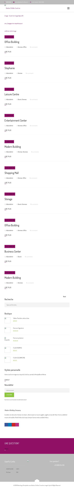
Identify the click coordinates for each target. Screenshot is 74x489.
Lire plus (8, 52)
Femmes (20, 73)
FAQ (17, 472)
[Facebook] (6, 424)
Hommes (20, 47)
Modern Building (13, 146)
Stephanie (10, 68)
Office (24, 47)
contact (7, 380)
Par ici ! (7, 449)
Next (64, 297)
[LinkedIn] (10, 424)
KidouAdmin (9, 47)
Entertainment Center (16, 120)
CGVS (17, 469)
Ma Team (8, 472)
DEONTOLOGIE (9, 469)
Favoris (19, 99)
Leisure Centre (12, 94)
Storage (8, 199)
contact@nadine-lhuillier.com (21, 2)
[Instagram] (17, 424)
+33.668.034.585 (59, 465)
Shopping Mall (12, 173)
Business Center (13, 251)
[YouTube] (13, 424)
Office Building (12, 42)
